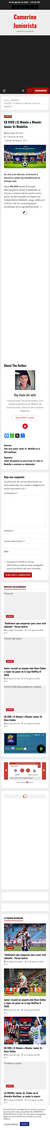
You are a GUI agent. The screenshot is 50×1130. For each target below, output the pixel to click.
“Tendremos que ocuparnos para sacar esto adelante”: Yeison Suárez (25, 625)
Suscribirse (41, 90)
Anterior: (22, 449)
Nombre (9, 530)
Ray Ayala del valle (14, 133)
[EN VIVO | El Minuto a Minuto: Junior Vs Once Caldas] (25, 699)
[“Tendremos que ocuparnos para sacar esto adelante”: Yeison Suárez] (25, 606)
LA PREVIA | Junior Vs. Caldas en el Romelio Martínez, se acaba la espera (22, 1094)
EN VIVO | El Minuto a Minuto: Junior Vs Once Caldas (23, 718)
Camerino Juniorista (25, 21)
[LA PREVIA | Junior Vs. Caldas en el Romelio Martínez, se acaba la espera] (25, 1075)
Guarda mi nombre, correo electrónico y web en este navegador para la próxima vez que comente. (25, 565)
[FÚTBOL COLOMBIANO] (32, 7)
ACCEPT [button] (24, 1124)
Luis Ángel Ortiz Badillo (14, 630)
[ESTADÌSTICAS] (18, 7)
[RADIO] (23, 7)
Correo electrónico (14, 541)
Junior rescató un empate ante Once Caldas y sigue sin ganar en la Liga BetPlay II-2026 (25, 671)
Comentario (11, 493)
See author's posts (25, 417)
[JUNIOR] (27, 7)
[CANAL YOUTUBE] (36, 7)
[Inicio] (14, 7)
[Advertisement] (25, 61)
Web (6, 551)
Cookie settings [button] (11, 1124)
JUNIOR (8, 116)
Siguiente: (23, 461)
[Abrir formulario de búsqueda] (23, 90)
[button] (4, 91)
